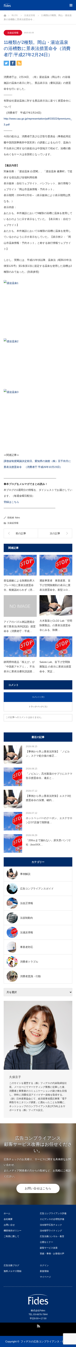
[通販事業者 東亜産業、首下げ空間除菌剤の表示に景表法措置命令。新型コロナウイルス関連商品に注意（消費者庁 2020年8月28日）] (55, 565)
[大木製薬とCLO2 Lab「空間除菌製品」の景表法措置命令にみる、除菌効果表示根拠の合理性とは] (55, 605)
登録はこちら (11, 501)
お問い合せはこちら (38, 1188)
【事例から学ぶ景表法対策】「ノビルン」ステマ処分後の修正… (48, 753)
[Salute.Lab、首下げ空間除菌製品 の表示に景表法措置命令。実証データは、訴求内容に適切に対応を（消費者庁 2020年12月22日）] (55, 646)
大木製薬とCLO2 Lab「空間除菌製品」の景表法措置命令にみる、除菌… (55, 625)
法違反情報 (12, 32)
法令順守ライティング (51, 1230)
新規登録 (44, 1271)
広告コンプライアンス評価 (53, 1213)
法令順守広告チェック (51, 1225)
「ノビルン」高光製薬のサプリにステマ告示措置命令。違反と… (49, 775)
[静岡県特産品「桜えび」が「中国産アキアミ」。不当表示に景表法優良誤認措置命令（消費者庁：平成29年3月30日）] (20, 646)
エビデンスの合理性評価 (52, 1219)
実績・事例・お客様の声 (52, 1253)
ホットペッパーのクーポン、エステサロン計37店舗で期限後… (49, 820)
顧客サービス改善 (49, 1248)
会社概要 (8, 1219)
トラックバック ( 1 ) (38, 706)
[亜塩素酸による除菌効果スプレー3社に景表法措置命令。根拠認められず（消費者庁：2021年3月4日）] (20, 565)
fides (17, 517)
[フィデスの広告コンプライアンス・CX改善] (26, 5)
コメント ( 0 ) (38, 697)
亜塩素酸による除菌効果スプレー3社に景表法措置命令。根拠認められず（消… (19, 585)
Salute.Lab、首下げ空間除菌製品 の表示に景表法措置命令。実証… (55, 666)
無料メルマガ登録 (12, 1271)
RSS (38, 1325)
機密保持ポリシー (12, 1230)
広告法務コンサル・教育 (52, 1236)
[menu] (71, 5)
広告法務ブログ (11, 1265)
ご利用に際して (11, 1236)
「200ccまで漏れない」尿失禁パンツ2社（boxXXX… (48, 842)
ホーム (7, 1213)
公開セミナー (46, 1242)
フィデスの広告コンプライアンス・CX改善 (46, 1341)
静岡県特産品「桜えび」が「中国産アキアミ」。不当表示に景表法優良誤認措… (19, 666)
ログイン (44, 1265)
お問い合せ (9, 1225)
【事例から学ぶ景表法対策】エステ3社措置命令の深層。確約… (48, 797)
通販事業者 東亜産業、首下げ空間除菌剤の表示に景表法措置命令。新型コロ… (54, 585)
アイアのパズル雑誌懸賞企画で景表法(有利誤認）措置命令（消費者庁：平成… (20, 626)
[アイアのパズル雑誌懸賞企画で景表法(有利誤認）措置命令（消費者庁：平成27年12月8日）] (20, 606)
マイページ (45, 1277)
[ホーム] (5, 14)
